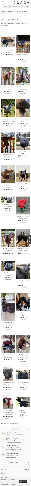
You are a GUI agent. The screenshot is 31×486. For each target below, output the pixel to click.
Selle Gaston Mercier (23, 86)
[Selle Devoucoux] (8, 41)
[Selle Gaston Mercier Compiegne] (8, 374)
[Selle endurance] (8, 108)
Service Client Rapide (12, 453)
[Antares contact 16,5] (23, 44)
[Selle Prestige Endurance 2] (8, 266)
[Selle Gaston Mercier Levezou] (8, 142)
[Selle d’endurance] (8, 344)
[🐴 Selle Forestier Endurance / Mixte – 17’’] (8, 76)
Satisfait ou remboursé (12, 438)
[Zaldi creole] (23, 302)
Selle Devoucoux (8, 50)
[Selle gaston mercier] (8, 238)
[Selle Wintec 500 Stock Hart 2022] (23, 173)
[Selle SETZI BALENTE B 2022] (23, 270)
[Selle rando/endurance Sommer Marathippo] (23, 374)
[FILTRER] (29, 243)
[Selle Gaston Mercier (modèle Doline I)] (23, 205)
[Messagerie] (18, 2)
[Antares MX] (23, 141)
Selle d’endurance (8, 354)
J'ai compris (23, 482)
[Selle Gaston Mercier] (23, 76)
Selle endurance (8, 119)
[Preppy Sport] (3, 2)
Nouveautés (4, 31)
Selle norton (23, 410)
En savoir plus (12, 484)
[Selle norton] (23, 402)
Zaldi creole (23, 313)
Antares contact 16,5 (23, 54)
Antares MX (23, 151)
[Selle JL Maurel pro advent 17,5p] (23, 344)
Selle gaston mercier (8, 248)
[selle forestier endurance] (8, 174)
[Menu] (28, 2)
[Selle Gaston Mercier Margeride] (8, 200)
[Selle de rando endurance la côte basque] (8, 402)
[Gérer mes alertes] (14, 2)
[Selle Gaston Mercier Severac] (23, 238)
